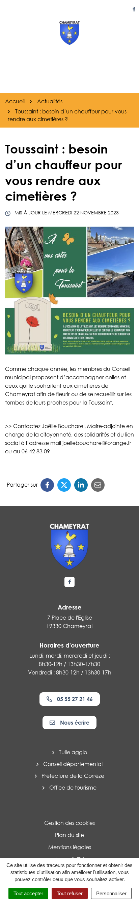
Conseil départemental (73, 764)
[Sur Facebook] (47, 485)
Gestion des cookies (69, 823)
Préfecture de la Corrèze (72, 775)
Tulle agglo (73, 752)
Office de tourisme (72, 787)
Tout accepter (28, 893)
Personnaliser (111, 893)
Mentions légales (69, 847)
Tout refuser (70, 893)
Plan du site (69, 835)
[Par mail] (98, 485)
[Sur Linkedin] (81, 485)
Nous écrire (74, 722)
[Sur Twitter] (64, 485)
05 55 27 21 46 (75, 699)
